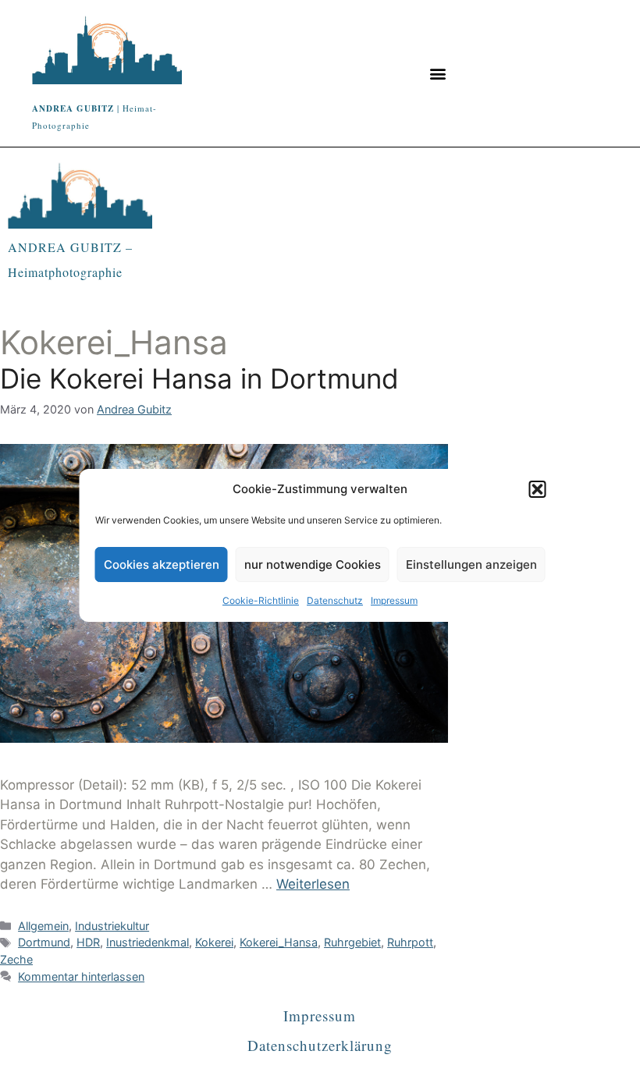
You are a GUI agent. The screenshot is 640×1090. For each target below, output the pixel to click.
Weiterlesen (313, 884)
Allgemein (43, 925)
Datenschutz (335, 600)
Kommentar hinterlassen (81, 976)
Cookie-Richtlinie (260, 600)
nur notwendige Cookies (312, 564)
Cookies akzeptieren (161, 564)
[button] (538, 489)
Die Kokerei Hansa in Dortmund (199, 378)
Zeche (16, 959)
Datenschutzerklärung (320, 1045)
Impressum (394, 600)
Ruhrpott (410, 942)
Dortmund (44, 942)
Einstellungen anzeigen (471, 564)
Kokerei (214, 942)
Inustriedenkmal (147, 942)
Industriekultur (112, 925)
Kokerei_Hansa (279, 942)
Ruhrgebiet (352, 942)
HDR (88, 942)
